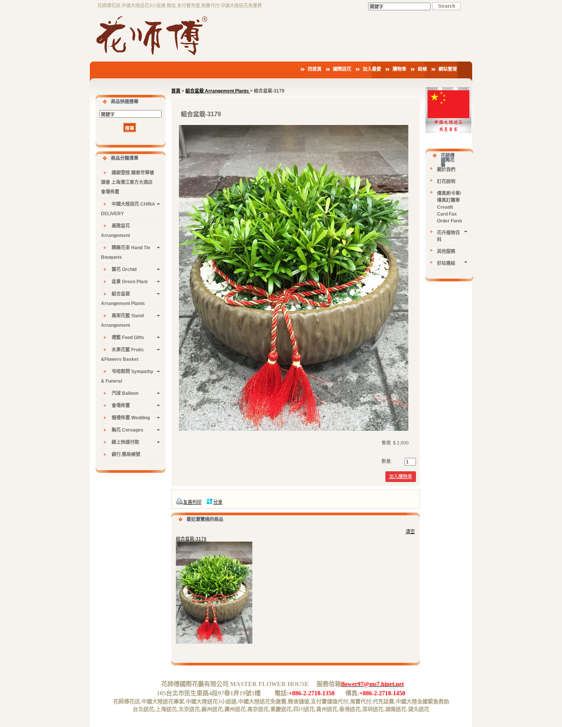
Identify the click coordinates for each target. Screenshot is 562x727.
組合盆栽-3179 (191, 539)
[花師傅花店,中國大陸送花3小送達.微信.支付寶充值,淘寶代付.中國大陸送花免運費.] (153, 56)
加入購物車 (400, 476)
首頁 (175, 91)
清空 (410, 531)
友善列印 (192, 502)
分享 (218, 502)
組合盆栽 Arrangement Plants (217, 91)
